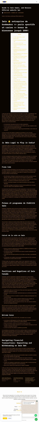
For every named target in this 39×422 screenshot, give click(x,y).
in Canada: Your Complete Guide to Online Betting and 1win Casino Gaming (20, 58)
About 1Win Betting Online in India (20, 83)
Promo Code (16, 38)
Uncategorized (21, 12)
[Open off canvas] (36, 1)
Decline (10, 418)
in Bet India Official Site (18, 75)
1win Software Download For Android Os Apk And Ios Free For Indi (18, 378)
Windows (15, 100)
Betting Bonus (16, 60)
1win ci (25, 153)
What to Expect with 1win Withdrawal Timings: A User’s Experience (19, 105)
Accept (5, 418)
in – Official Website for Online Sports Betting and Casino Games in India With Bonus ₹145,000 (20, 95)
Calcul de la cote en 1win (18, 43)
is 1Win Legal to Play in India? (19, 37)
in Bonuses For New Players (19, 102)
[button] (36, 401)
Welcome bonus (17, 47)
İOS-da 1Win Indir (17, 80)
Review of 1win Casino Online (19, 65)
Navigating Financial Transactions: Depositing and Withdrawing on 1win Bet (20, 50)
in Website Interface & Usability (20, 81)
